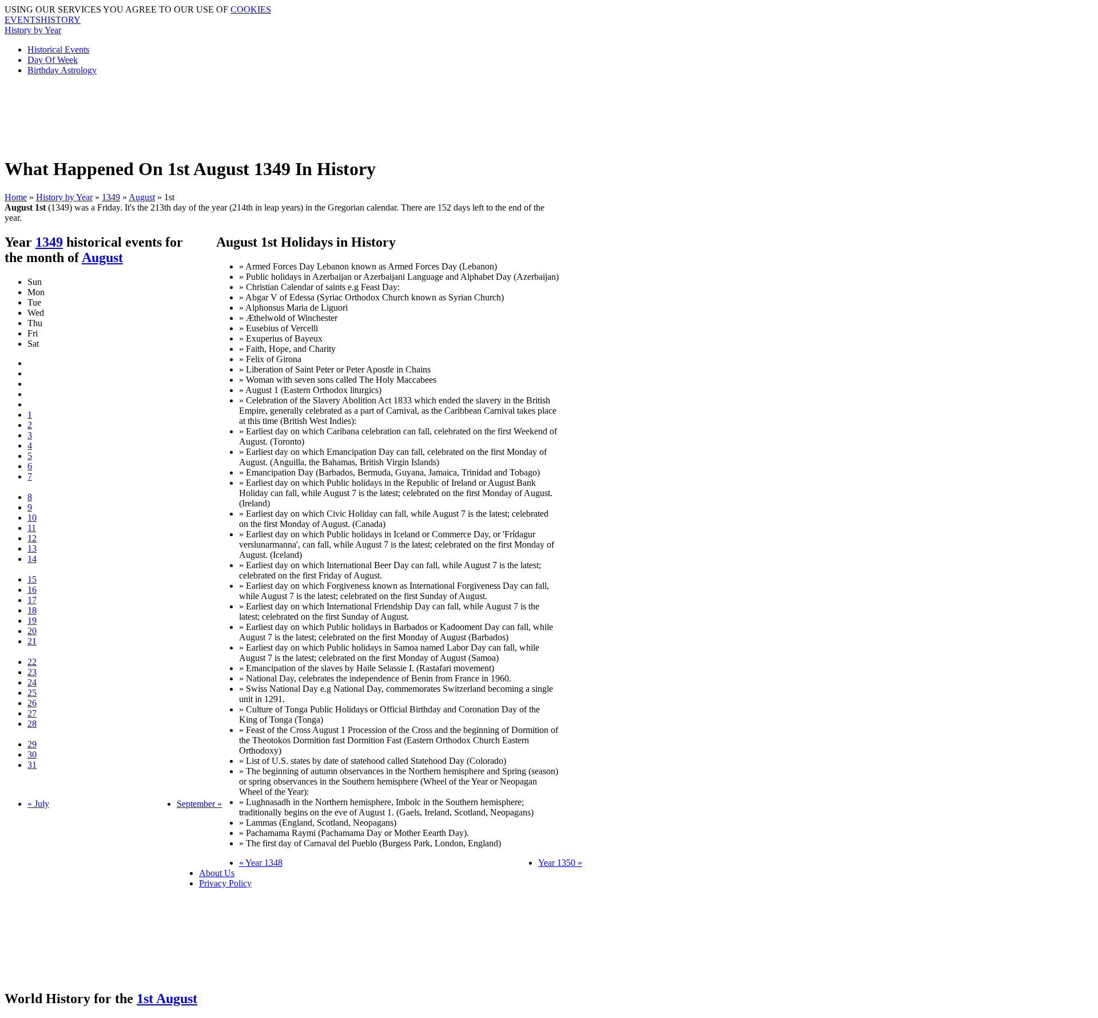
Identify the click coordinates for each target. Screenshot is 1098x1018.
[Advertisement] (282, 110)
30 (32, 754)
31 (32, 765)
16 (32, 590)
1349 (111, 197)
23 (32, 672)
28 (32, 723)
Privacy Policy (225, 883)
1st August (167, 998)
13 (32, 548)
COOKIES (250, 9)
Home (16, 197)
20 (32, 631)
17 (32, 600)
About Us (216, 873)
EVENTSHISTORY (43, 20)
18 (32, 610)
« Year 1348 (261, 863)
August (142, 197)
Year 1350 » (560, 863)
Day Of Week (52, 60)
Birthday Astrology (62, 70)
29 (32, 744)
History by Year (33, 30)
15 (32, 579)
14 (32, 559)
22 (32, 662)
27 (32, 713)
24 (32, 682)
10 (32, 517)
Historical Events (58, 49)
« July (38, 804)
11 (31, 528)
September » (199, 804)
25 (32, 693)
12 (32, 538)
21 (32, 641)
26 (32, 703)
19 (32, 620)
